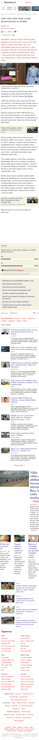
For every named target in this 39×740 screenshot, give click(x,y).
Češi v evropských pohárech (19, 699)
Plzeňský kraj (14, 369)
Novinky (3, 26)
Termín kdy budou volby (8, 646)
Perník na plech (25, 670)
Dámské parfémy (21, 714)
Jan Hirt (23, 643)
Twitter (14, 727)
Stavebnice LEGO (9, 714)
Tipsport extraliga (6, 662)
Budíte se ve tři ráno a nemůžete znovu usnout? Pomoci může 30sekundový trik (24, 348)
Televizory (18, 717)
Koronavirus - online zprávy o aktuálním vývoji (13, 204)
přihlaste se (20, 270)
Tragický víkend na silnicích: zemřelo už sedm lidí (18, 548)
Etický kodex (20, 729)
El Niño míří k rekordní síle (4, 546)
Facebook (8, 727)
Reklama (20, 727)
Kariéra (26, 727)
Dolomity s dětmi (6, 689)
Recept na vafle (25, 667)
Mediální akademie (9, 729)
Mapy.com (18, 694)
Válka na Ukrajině (15, 437)
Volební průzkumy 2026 (8, 641)
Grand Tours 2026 (26, 651)
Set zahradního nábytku (26, 705)
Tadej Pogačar (25, 646)
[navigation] (2, 2)
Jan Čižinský (29, 96)
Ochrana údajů (29, 729)
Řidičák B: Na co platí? (27, 684)
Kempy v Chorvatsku (7, 676)
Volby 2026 (4, 638)
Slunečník (7, 705)
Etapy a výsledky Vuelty (27, 641)
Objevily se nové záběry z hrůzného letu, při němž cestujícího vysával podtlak (33, 550)
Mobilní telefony (26, 711)
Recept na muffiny (26, 660)
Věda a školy (14, 453)
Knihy (12, 404)
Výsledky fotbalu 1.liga (7, 660)
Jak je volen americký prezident (12, 284)
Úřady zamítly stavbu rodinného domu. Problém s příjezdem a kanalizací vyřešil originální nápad (24, 382)
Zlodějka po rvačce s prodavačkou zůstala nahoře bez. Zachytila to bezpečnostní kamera (22, 417)
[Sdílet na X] (37, 313)
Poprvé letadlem (6, 679)
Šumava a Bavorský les (8, 681)
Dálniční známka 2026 (27, 679)
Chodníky (4, 321)
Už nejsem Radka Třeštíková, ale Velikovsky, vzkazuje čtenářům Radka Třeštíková (23, 400)
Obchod (19, 321)
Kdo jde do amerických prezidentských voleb (16, 290)
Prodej (25, 321)
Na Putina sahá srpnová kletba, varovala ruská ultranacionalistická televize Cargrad (24, 332)
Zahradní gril (16, 708)
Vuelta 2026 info (25, 638)
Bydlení (13, 386)
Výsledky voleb (5, 643)
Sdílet (11, 31)
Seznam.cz (28, 2)
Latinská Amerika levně (8, 686)
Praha (24, 318)
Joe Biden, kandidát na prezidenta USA (15, 293)
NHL (2, 670)
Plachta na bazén (22, 702)
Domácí (3, 132)
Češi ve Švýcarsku (6, 684)
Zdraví (12, 351)
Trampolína (31, 702)
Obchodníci (11, 321)
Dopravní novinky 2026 (27, 681)
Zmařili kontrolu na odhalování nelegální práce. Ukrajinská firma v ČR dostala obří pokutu (24, 365)
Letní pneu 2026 (25, 676)
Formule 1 (4, 667)
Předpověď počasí (28, 694)
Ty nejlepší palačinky (26, 657)
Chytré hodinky (26, 717)
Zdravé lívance (25, 662)
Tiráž (31, 727)
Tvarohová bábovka (26, 665)
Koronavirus (17, 318)
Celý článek (33, 530)
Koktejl (12, 421)
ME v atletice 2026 (6, 665)
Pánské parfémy (18, 720)
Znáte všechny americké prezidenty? (14, 287)
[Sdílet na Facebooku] (34, 313)
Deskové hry (10, 717)
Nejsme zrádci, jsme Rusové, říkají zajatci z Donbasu (22, 434)
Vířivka (23, 708)
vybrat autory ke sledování (7, 28)
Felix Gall (23, 648)
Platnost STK (24, 689)
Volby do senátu (6, 648)
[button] (19, 74)
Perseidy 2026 (14, 697)
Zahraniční (13, 336)
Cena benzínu (24, 697)
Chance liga (4, 657)
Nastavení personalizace (25, 731)
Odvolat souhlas (11, 731)
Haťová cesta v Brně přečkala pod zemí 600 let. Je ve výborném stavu (24, 449)
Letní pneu (30, 714)
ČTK (7, 26)
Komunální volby (6, 651)
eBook (5, 31)
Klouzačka (15, 705)
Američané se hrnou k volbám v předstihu (15, 302)
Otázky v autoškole (26, 686)
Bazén (14, 702)
